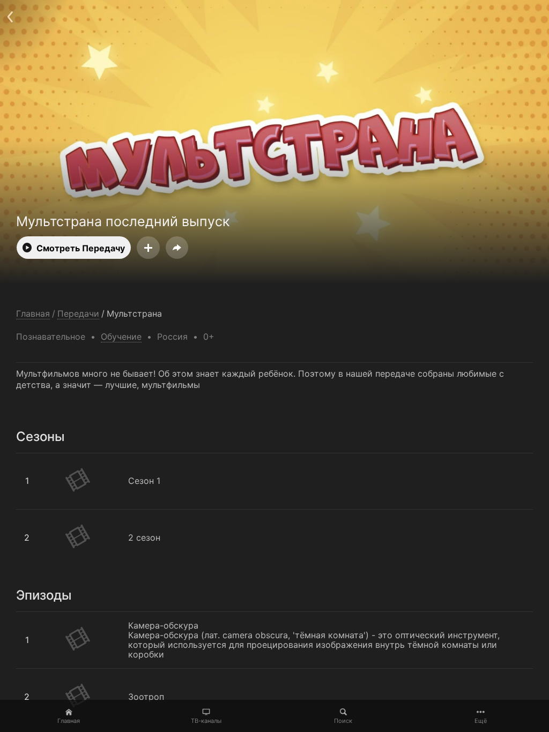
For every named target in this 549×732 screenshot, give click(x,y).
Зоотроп (34, 674)
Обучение (121, 336)
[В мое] (148, 247)
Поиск (343, 720)
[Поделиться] (177, 247)
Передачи (78, 314)
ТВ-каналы (206, 720)
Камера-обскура (51, 617)
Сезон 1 (32, 458)
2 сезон (32, 515)
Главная (68, 720)
